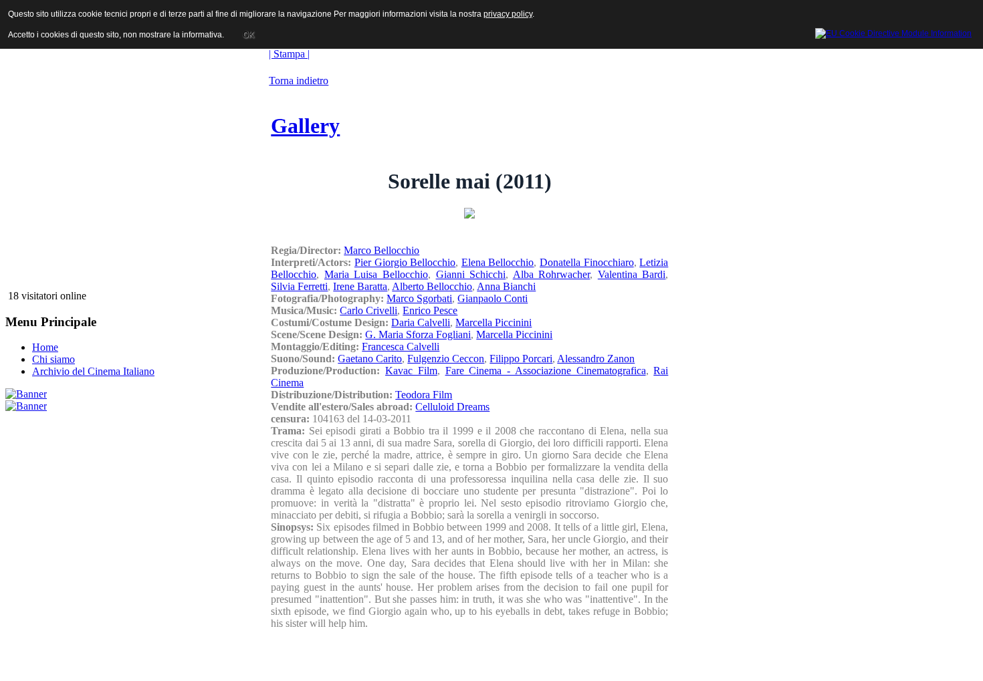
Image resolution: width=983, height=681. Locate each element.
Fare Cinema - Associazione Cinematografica (545, 370)
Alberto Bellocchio (432, 286)
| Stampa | (289, 53)
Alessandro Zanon (596, 358)
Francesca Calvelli (400, 346)
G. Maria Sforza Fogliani (418, 334)
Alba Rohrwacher (551, 274)
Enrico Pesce (430, 310)
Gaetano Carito (370, 358)
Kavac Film (411, 370)
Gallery (305, 126)
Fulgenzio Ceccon (445, 358)
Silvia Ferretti (299, 286)
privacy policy (507, 14)
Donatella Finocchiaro (587, 262)
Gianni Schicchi (471, 274)
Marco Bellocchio (381, 250)
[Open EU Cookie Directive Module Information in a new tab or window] (893, 31)
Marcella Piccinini (493, 322)
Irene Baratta (360, 286)
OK (248, 34)
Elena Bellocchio (497, 262)
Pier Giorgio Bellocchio (404, 262)
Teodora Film (423, 394)
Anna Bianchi (506, 286)
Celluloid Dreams (452, 406)
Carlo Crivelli (368, 310)
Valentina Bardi (632, 274)
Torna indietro (298, 80)
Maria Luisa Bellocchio (376, 274)
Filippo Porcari (520, 358)
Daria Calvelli (420, 322)
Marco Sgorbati (419, 298)
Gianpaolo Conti (492, 298)
